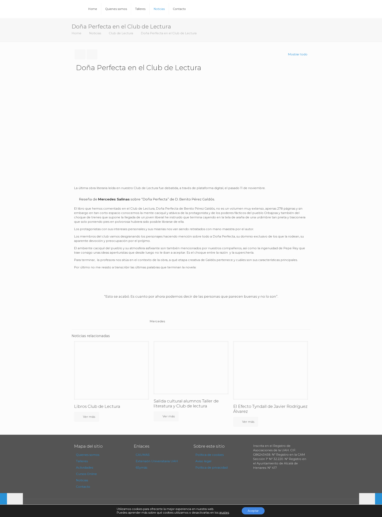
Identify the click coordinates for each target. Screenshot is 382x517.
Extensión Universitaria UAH (157, 461)
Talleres (82, 461)
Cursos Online (86, 474)
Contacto (83, 487)
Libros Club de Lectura (97, 406)
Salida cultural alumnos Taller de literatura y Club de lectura (186, 403)
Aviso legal (203, 461)
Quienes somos (87, 455)
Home (76, 33)
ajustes (224, 512)
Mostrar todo (297, 54)
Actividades (84, 467)
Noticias (95, 33)
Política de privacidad (211, 467)
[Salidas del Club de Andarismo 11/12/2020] (370, 501)
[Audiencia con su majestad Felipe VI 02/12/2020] (11, 501)
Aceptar (253, 511)
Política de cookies (209, 455)
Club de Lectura (121, 33)
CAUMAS (143, 455)
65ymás (141, 467)
